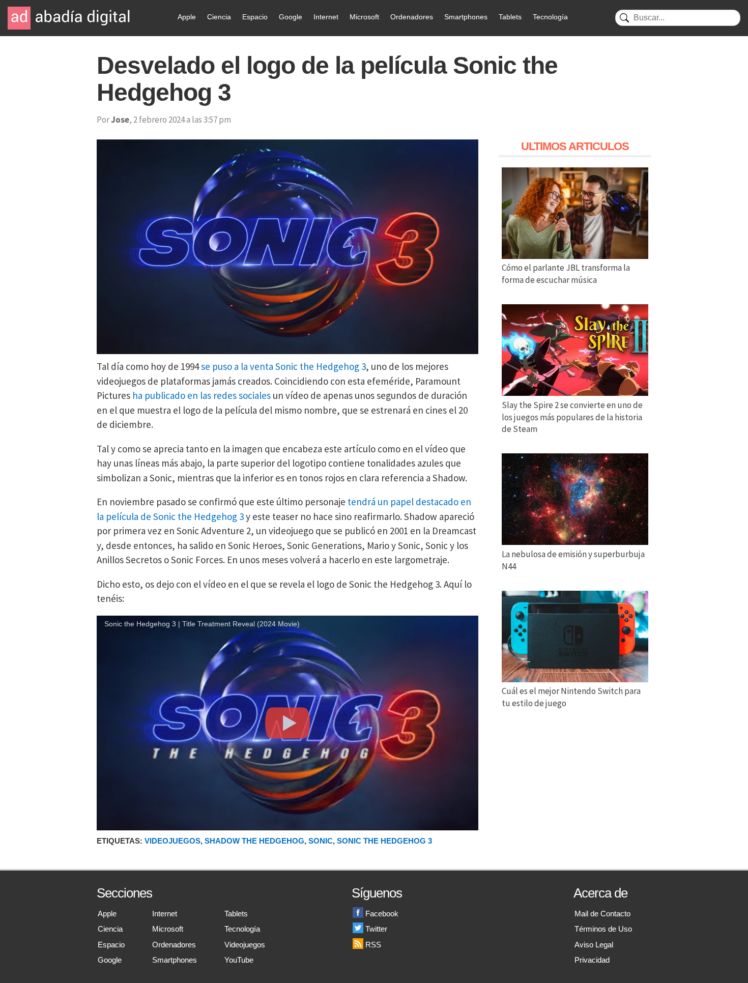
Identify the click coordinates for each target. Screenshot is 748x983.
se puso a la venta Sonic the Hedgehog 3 (283, 366)
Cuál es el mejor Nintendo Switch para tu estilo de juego (571, 697)
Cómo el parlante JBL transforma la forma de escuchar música (566, 273)
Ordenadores (411, 17)
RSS (373, 944)
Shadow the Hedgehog (254, 840)
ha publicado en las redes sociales (201, 395)
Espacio (255, 17)
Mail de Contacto (602, 913)
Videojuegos (172, 840)
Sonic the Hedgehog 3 (384, 840)
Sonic (320, 840)
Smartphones (465, 17)
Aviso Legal (593, 944)
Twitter (376, 928)
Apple (187, 17)
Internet (325, 17)
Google (290, 17)
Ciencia (219, 17)
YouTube (238, 960)
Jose (120, 119)
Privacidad (592, 960)
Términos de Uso (603, 928)
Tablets (510, 17)
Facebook (381, 913)
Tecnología (550, 17)
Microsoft (364, 17)
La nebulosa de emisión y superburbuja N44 (573, 560)
